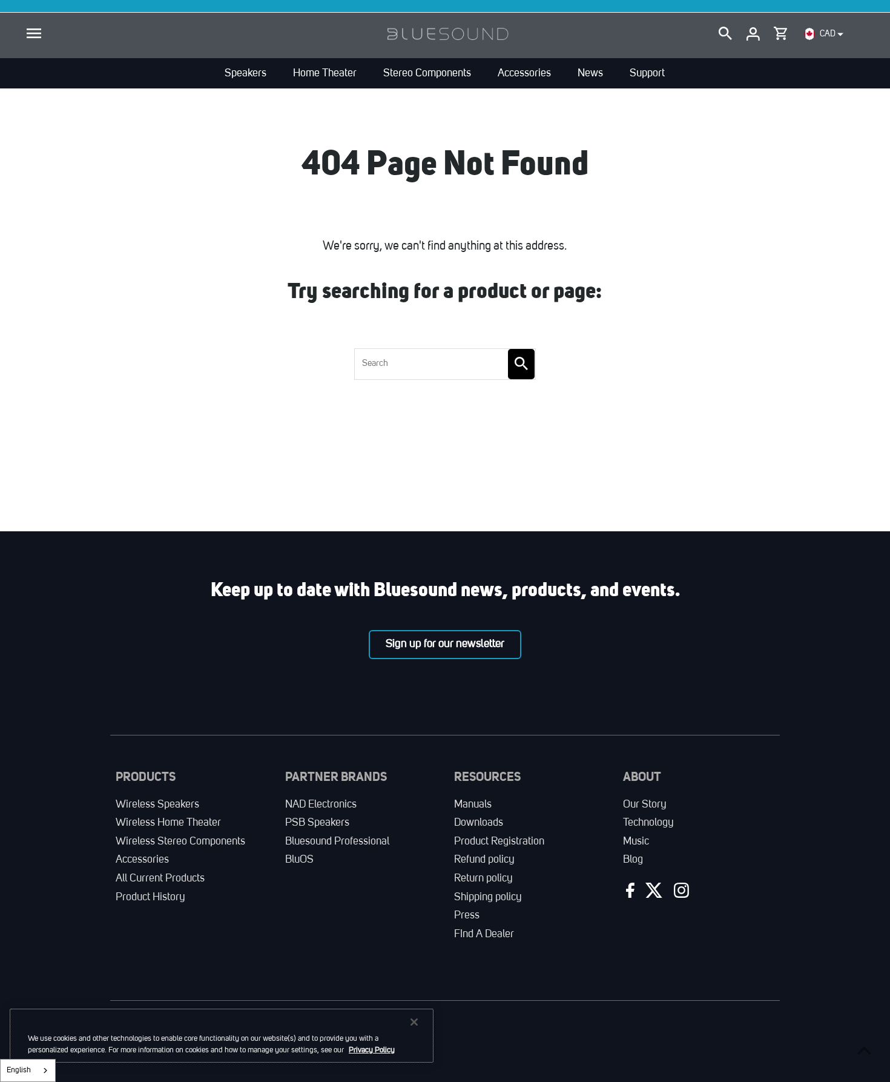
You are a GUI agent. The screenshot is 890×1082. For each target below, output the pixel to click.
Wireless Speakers (157, 804)
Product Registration (499, 841)
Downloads (478, 822)
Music (636, 841)
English (19, 1070)
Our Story (645, 804)
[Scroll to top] (864, 1050)
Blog (633, 859)
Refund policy (484, 859)
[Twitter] (652, 893)
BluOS (299, 859)
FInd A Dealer (484, 934)
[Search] (725, 34)
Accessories (142, 859)
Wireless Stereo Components (180, 841)
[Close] (414, 1022)
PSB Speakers (317, 822)
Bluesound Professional (337, 841)
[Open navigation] (34, 34)
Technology (648, 822)
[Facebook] (629, 893)
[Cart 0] (780, 31)
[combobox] (28, 1070)
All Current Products (160, 878)
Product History (150, 897)
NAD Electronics (321, 804)
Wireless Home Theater (168, 822)
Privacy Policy (372, 1050)
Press (467, 915)
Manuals (473, 804)
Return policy (483, 878)
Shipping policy (488, 897)
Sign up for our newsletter (445, 644)
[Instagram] (680, 893)
